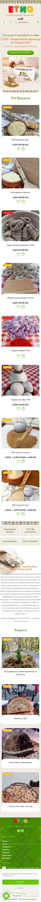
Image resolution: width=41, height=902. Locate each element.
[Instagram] (22, 830)
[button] (6, 896)
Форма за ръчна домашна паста (20, 298)
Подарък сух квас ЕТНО (20, 400)
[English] (22, 19)
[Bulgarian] (19, 19)
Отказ (20, 888)
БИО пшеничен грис (20, 505)
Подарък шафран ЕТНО (20, 351)
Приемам (20, 882)
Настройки (20, 894)
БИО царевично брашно (20, 192)
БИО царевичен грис (20, 140)
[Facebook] (18, 830)
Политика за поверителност (28, 899)
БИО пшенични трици (20, 452)
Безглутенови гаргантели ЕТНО (20, 245)
